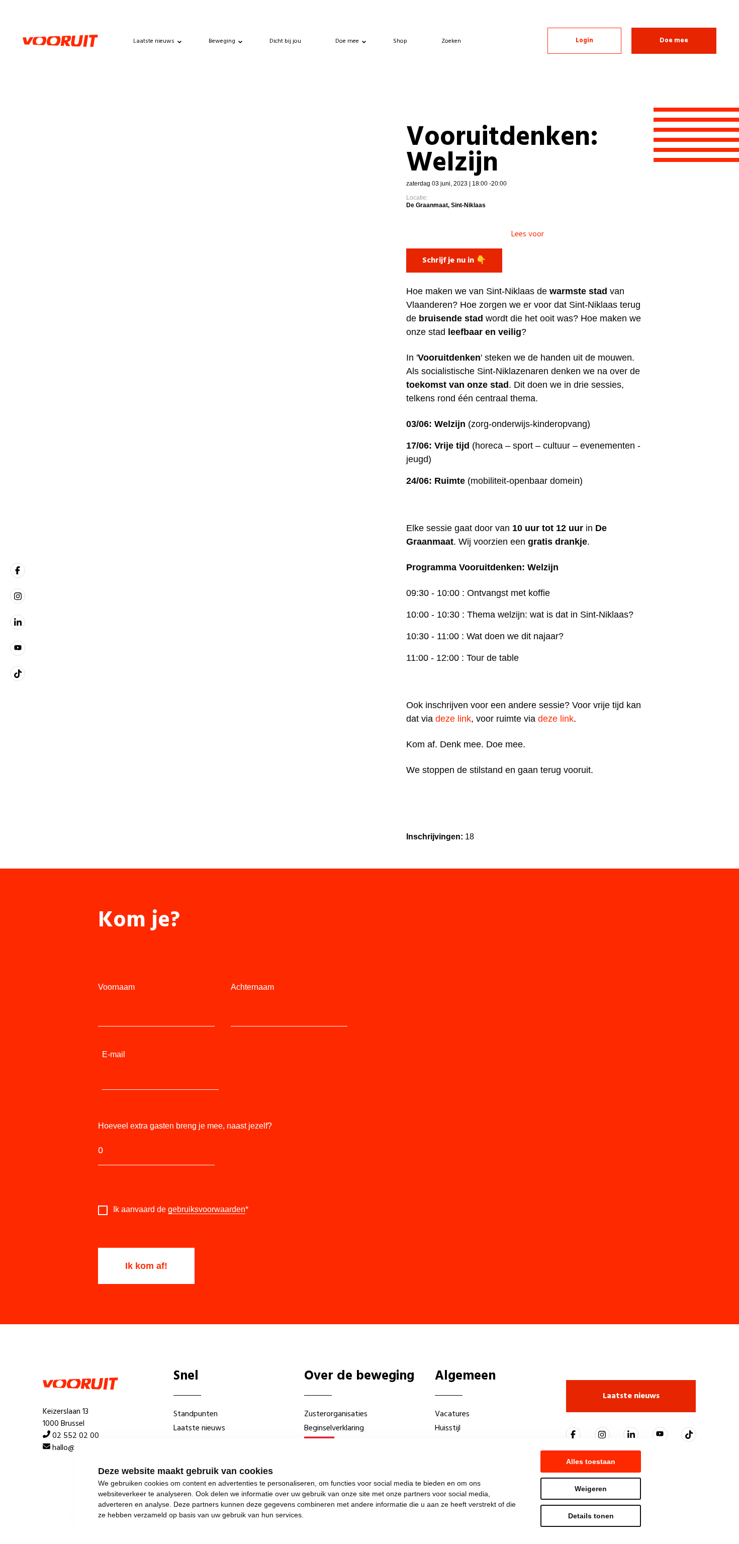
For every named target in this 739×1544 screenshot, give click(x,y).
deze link (453, 719)
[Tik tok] (17, 673)
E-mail (113, 1055)
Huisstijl (447, 1428)
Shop (400, 41)
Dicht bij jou (285, 41)
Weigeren (591, 1489)
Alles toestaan (590, 1461)
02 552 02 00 (75, 1435)
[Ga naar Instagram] (17, 596)
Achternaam (252, 987)
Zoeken (451, 41)
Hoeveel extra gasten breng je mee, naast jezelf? (185, 1126)
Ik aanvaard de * (180, 1210)
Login (584, 40)
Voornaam (116, 987)
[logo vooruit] (60, 41)
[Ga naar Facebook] (17, 570)
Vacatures (452, 1414)
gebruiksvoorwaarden (206, 1209)
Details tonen (591, 1516)
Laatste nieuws (153, 41)
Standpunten (195, 1414)
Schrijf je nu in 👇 (454, 260)
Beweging (222, 41)
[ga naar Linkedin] (17, 622)
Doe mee (347, 41)
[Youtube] (17, 648)
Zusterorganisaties (335, 1414)
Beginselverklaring (334, 1428)
